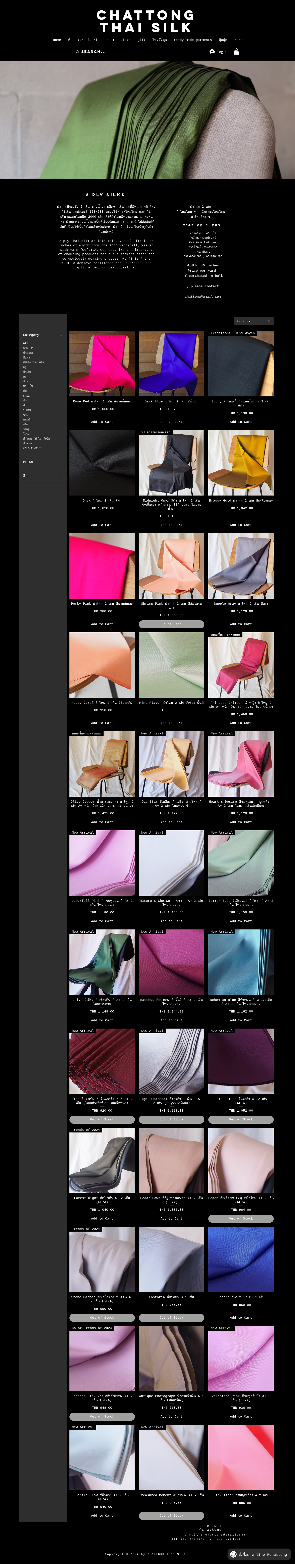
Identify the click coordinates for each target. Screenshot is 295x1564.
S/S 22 (28, 348)
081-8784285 (229, 1539)
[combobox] (254, 321)
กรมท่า (27, 419)
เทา (25, 376)
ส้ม (25, 391)
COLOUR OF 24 (32, 448)
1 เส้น (27, 410)
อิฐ (24, 367)
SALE (26, 395)
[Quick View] (102, 363)
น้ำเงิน (27, 372)
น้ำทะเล (28, 352)
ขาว (25, 414)
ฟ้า (25, 400)
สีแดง (26, 357)
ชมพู (26, 429)
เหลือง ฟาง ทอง (33, 362)
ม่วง (25, 381)
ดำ (24, 405)
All (25, 343)
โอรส (26, 434)
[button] (69, 40)
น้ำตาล (27, 443)
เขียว (26, 424)
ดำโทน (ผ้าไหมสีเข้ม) (37, 438)
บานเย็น (28, 386)
